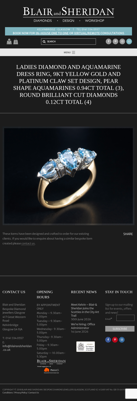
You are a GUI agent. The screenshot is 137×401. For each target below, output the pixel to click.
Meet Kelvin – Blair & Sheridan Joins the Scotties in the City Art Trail (85, 310)
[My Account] (9, 41)
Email (108, 318)
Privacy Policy (20, 392)
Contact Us (33, 392)
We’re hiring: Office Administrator (83, 326)
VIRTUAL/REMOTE (87, 33)
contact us (28, 243)
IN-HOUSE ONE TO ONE (52, 33)
